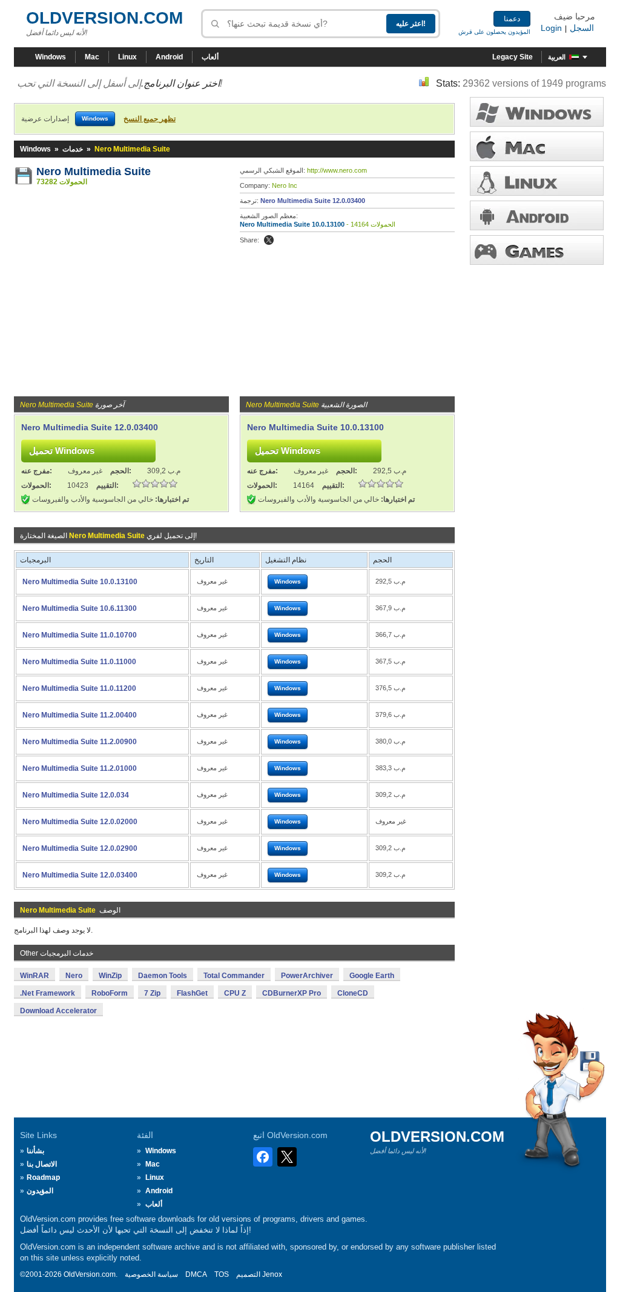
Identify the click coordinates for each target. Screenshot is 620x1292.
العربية (557, 57)
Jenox (272, 1274)
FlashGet (192, 993)
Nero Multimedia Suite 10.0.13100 (292, 224)
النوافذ (537, 112)
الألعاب (537, 250)
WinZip (110, 975)
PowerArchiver (307, 975)
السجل (582, 28)
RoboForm (109, 993)
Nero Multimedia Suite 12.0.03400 (312, 200)
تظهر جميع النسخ (150, 119)
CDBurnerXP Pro (291, 993)
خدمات (72, 149)
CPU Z (235, 993)
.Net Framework (47, 993)
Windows (50, 57)
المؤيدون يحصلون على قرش (494, 31)
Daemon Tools (162, 975)
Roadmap (43, 1177)
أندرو (537, 215)
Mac (92, 57)
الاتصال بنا (42, 1164)
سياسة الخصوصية (151, 1274)
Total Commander (234, 975)
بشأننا (35, 1151)
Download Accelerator (58, 1011)
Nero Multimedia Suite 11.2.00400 (79, 715)
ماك (537, 146)
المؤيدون (40, 1191)
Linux (127, 57)
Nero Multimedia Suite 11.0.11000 (79, 662)
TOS (221, 1274)
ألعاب (210, 57)
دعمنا (512, 19)
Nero (73, 975)
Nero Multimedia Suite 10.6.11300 (79, 608)
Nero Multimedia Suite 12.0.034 (75, 795)
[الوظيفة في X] (269, 240)
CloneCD (352, 993)
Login (551, 28)
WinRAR (34, 975)
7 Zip (152, 993)
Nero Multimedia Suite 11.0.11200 (79, 688)
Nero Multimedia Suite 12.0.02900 (79, 848)
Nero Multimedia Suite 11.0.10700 (79, 635)
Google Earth (371, 975)
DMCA (196, 1274)
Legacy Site (512, 57)
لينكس (537, 181)
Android (169, 57)
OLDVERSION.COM (104, 17)
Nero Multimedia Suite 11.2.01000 (79, 768)
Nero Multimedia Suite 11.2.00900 (79, 742)
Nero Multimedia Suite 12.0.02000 (79, 821)
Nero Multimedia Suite (93, 171)
